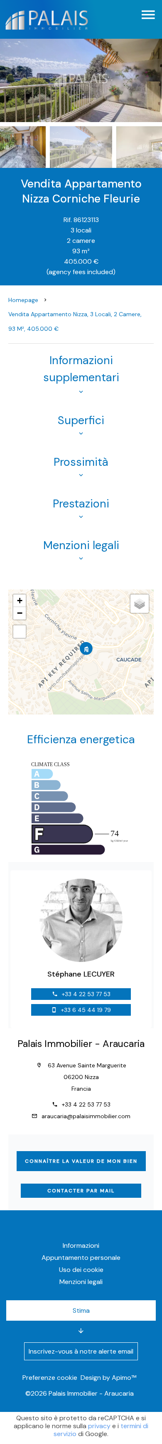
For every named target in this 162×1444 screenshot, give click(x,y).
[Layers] (139, 604)
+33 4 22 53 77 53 (86, 994)
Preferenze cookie (49, 1377)
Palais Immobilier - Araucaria (81, 1043)
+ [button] (19, 600)
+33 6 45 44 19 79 (86, 1010)
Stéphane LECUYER (81, 974)
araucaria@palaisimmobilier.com (86, 1116)
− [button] (19, 613)
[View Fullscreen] (19, 631)
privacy (99, 1426)
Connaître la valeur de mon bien (81, 1161)
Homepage (23, 300)
